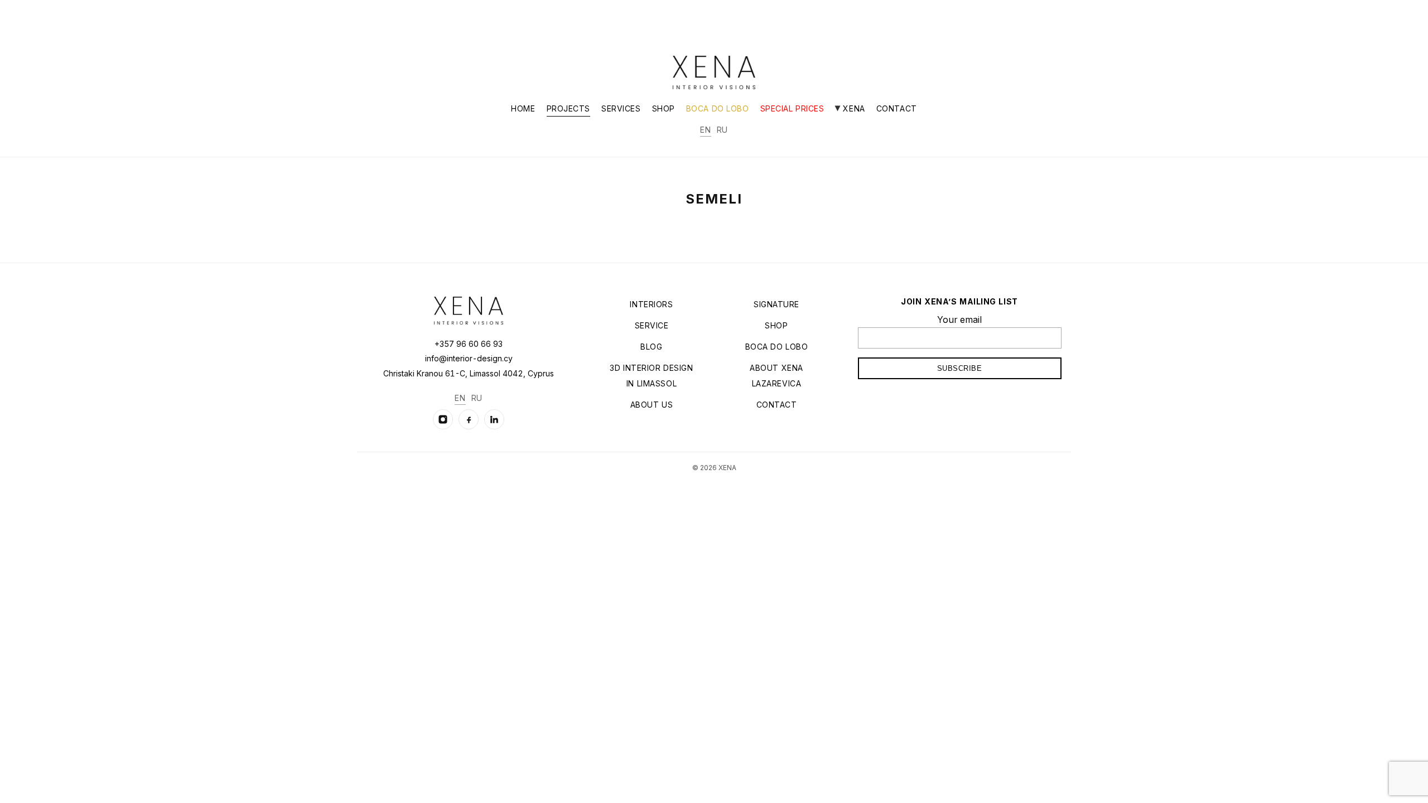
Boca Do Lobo (717, 108)
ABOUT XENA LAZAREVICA (776, 375)
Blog (651, 346)
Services (620, 108)
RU (722, 129)
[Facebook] (469, 419)
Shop (663, 108)
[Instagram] (443, 419)
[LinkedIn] (494, 419)
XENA (853, 108)
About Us (651, 404)
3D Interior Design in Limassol (651, 375)
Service (652, 325)
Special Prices (792, 108)
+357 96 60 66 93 (469, 344)
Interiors (651, 304)
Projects (568, 108)
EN (705, 129)
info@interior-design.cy (469, 358)
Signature (776, 304)
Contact (896, 108)
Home (523, 108)
